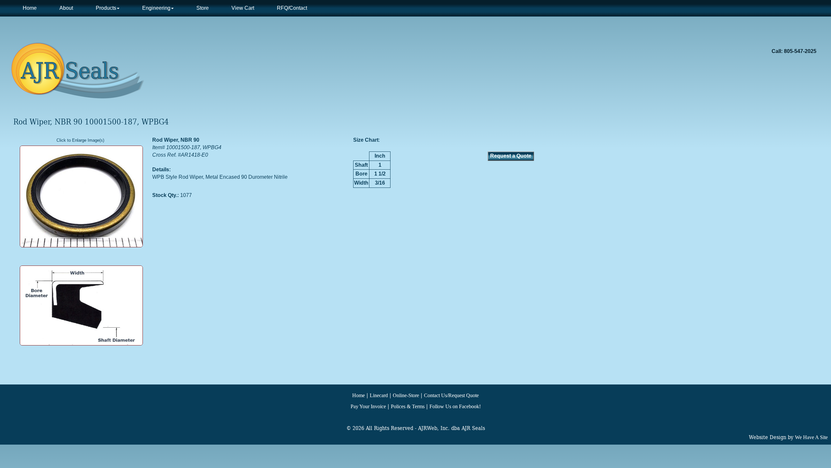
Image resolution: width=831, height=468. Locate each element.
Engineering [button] (156, 8)
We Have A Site (811, 437)
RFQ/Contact (292, 8)
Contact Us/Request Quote (451, 395)
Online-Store (406, 395)
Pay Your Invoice (368, 406)
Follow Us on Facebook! (455, 406)
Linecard (379, 395)
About (66, 8)
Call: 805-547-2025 (794, 51)
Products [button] (106, 8)
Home (30, 8)
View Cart (242, 8)
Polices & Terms (408, 406)
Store (202, 8)
